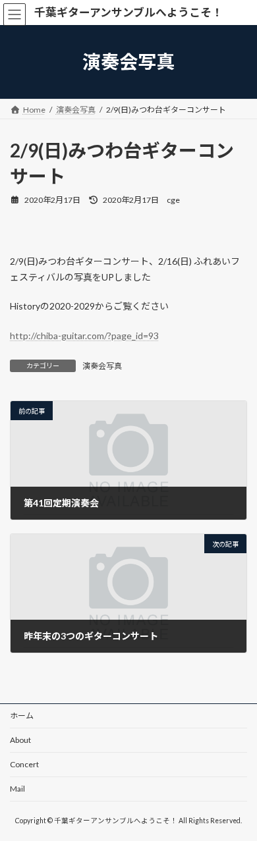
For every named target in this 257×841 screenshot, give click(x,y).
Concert (24, 764)
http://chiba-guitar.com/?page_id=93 (84, 335)
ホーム (22, 715)
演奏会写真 (102, 366)
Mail (17, 789)
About (20, 740)
